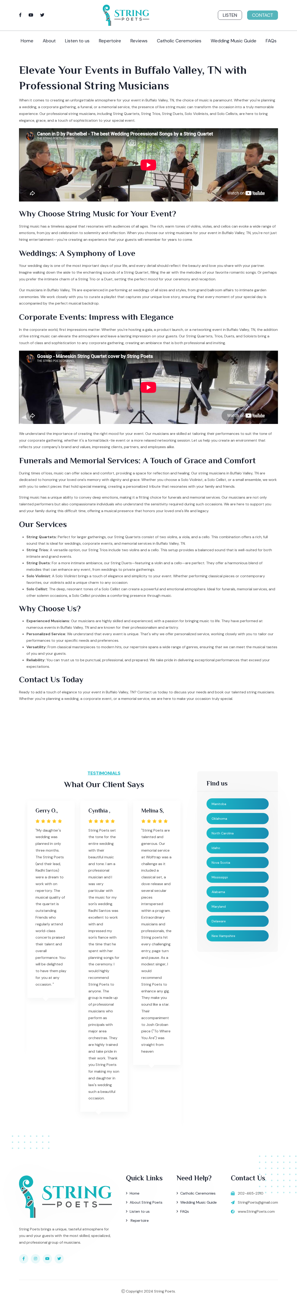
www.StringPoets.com (256, 1211)
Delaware (219, 921)
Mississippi (220, 877)
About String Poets (146, 1202)
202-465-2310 (250, 1193)
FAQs (271, 41)
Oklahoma (219, 818)
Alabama (218, 892)
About (49, 41)
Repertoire (110, 41)
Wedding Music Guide (233, 41)
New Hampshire (223, 936)
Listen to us (77, 41)
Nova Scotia (221, 862)
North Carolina (223, 833)
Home (27, 41)
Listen (230, 15)
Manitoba (219, 804)
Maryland (219, 906)
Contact (262, 15)
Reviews (139, 41)
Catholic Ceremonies (179, 41)
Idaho (216, 848)
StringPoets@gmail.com (258, 1202)
